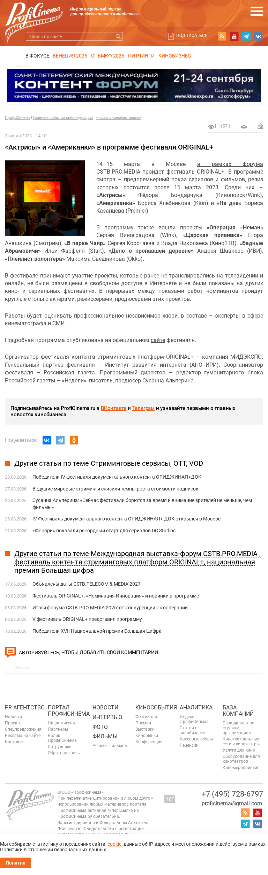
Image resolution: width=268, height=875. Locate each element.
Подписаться (192, 35)
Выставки (145, 729)
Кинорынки (146, 735)
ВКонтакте (113, 408)
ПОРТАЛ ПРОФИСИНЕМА (69, 710)
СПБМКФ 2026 (107, 56)
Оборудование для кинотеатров (241, 759)
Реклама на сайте (22, 735)
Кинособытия (156, 707)
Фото (100, 727)
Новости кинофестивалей (118, 117)
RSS (222, 36)
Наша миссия (61, 723)
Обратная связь (64, 753)
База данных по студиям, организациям (238, 728)
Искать (118, 36)
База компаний (238, 710)
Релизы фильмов (109, 745)
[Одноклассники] (74, 440)
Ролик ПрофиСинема (62, 738)
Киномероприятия (241, 767)
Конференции (149, 741)
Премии (143, 723)
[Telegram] (60, 440)
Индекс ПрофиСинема (194, 719)
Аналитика (196, 707)
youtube (234, 36)
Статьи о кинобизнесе (192, 730)
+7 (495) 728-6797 (232, 794)
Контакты (14, 741)
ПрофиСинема (17, 117)
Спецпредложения (23, 729)
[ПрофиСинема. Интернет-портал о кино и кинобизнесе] (34, 14)
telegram (246, 36)
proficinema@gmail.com (232, 803)
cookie (114, 844)
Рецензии (189, 745)
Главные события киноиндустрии (63, 117)
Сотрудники (60, 746)
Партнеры (58, 729)
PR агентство (25, 707)
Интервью (107, 717)
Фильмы (105, 736)
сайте (158, 340)
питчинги (141, 56)
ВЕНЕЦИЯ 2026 (70, 56)
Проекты (13, 723)
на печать (244, 127)
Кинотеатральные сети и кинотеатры (241, 741)
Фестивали (146, 716)
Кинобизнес (174, 56)
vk (258, 36)
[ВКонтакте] (47, 440)
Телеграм (143, 408)
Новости (13, 716)
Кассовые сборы (196, 739)
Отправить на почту (260, 126)
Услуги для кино (239, 750)
